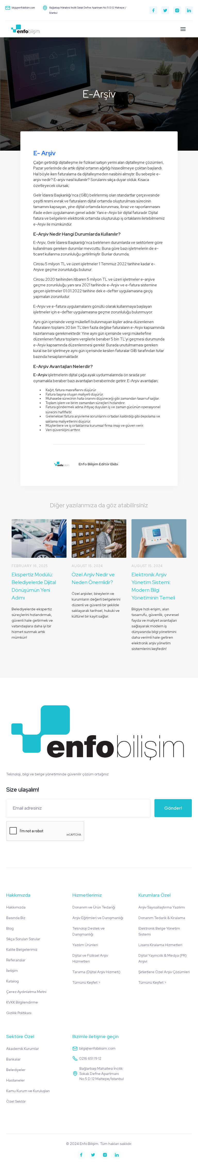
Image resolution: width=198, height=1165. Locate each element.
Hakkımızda (16, 907)
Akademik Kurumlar (22, 1048)
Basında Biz (15, 917)
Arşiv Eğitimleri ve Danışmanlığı (97, 917)
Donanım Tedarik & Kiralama (161, 917)
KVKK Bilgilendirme (22, 1002)
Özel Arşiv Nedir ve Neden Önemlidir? (93, 578)
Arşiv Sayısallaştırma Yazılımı (161, 907)
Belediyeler (16, 1069)
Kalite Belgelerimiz (21, 949)
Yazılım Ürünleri (85, 945)
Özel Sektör (16, 1101)
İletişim (12, 970)
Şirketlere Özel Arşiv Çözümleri (164, 972)
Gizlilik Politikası (18, 1012)
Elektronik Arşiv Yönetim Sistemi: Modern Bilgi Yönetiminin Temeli (153, 586)
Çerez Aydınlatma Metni (26, 991)
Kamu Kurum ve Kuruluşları (28, 1091)
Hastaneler (15, 1080)
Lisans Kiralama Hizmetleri (160, 945)
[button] (183, 29)
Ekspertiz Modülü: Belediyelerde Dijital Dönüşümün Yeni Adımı (34, 586)
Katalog (12, 981)
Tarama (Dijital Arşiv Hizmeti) (96, 972)
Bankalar (13, 1059)
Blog (10, 928)
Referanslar (16, 960)
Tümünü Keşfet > (86, 982)
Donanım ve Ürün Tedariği (93, 907)
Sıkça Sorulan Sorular (23, 939)
